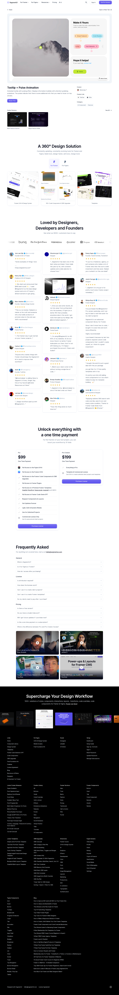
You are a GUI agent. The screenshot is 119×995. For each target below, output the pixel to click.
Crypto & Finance (92, 856)
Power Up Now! (71, 704)
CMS (61, 862)
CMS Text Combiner (39, 864)
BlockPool (31, 490)
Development (64, 856)
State (88, 847)
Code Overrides (38, 797)
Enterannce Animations (40, 806)
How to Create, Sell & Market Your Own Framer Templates (50, 921)
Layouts (62, 874)
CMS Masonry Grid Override (42, 867)
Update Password (92, 755)
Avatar (9, 957)
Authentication (64, 891)
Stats (61, 800)
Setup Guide (90, 744)
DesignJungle (38, 490)
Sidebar (9, 948)
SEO (61, 883)
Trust (61, 791)
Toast (9, 960)
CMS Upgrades (11, 758)
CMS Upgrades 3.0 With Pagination (44, 858)
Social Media (90, 862)
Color (61, 859)
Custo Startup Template (14, 850)
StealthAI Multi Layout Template (16, 864)
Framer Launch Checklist (41, 939)
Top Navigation (11, 962)
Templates (10, 749)
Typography (63, 888)
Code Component (92, 797)
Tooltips (9, 909)
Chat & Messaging (92, 865)
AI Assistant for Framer (14, 779)
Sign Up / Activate (92, 747)
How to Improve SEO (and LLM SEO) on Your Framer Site (50, 901)
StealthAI (25, 490)
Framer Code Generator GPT (15, 752)
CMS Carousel (38, 841)
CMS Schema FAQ (39, 855)
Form (61, 865)
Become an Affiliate (13, 773)
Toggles (9, 930)
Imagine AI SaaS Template (14, 858)
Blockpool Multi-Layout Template (16, 861)
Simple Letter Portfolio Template (16, 841)
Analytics (63, 850)
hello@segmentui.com (54, 552)
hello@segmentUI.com (30, 987)
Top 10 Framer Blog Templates (42, 909)
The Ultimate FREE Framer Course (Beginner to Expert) (49, 933)
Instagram (63, 741)
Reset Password (91, 752)
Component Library (12, 744)
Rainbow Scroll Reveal (13, 794)
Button (89, 788)
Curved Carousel (12, 831)
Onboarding (90, 841)
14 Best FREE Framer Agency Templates (45, 936)
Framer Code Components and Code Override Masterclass (50, 924)
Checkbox (10, 936)
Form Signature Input (13, 791)
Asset (9, 904)
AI (60, 847)
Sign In (89, 749)
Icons (61, 868)
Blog (8, 770)
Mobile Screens (38, 744)
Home (9, 741)
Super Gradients (12, 788)
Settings (89, 871)
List (8, 951)
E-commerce (63, 885)
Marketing (63, 877)
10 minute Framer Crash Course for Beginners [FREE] (49, 960)
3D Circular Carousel (13, 828)
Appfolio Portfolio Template (15, 847)
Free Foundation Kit (13, 761)
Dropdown (10, 942)
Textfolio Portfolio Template (15, 844)
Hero (35, 815)
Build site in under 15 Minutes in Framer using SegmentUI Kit (51, 968)
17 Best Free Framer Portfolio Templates (45, 948)
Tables (9, 974)
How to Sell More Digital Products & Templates (47, 942)
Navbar (89, 806)
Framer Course (64, 841)
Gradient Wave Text (13, 800)
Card (88, 791)
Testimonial (63, 806)
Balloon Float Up (12, 809)
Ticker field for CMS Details (42, 882)
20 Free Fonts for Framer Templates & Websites (47, 957)
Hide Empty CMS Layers (40, 870)
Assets (89, 803)
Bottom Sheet (11, 968)
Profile (89, 844)
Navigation (37, 817)
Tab (88, 794)
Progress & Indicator (13, 915)
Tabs (35, 826)
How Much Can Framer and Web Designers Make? (48, 971)
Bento (62, 794)
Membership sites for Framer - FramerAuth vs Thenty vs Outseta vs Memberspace (57, 954)
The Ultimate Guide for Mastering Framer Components (49, 927)
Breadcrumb (10, 912)
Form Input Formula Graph (14, 820)
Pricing (62, 803)
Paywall (89, 853)
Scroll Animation (38, 820)
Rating (88, 850)
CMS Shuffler (37, 879)
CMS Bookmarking (39, 847)
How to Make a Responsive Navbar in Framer (47, 918)
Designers (10, 776)
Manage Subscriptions (93, 758)
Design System (11, 747)
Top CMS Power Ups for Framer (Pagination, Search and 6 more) (52, 965)
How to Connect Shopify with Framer (44, 951)
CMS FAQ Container (39, 873)
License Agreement (12, 767)
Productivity (63, 880)
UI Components (38, 832)
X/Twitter (63, 747)
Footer (36, 812)
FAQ (61, 812)
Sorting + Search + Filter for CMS (43, 885)
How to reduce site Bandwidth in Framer (45, 904)
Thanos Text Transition (14, 817)
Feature (62, 797)
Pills (8, 927)
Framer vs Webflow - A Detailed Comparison (46, 962)
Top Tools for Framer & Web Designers (45, 915)
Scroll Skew (10, 797)
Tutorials (36, 829)
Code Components (12, 755)
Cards (35, 794)
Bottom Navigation (12, 965)
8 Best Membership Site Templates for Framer (47, 930)
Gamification (90, 859)
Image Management (65, 871)
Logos (9, 918)
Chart (8, 954)
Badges (9, 939)
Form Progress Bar (12, 803)
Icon (8, 901)
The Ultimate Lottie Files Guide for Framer (46, 906)
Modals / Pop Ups (12, 971)
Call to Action (38, 800)
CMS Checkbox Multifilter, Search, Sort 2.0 (46, 861)
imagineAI (46, 490)
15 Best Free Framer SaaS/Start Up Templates (47, 945)
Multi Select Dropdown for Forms (16, 806)
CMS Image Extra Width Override (43, 876)
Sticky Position (38, 823)
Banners (89, 800)
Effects (36, 803)
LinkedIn (62, 744)
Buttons (36, 791)
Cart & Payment (91, 868)
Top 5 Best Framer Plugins (41, 912)
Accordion (10, 924)
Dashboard (90, 741)
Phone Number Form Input (14, 812)
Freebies (9, 764)
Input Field (10, 933)
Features (36, 809)
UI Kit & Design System (40, 741)
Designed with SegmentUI (14, 987)
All (34, 788)
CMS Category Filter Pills (41, 844)
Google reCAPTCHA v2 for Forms (17, 815)
